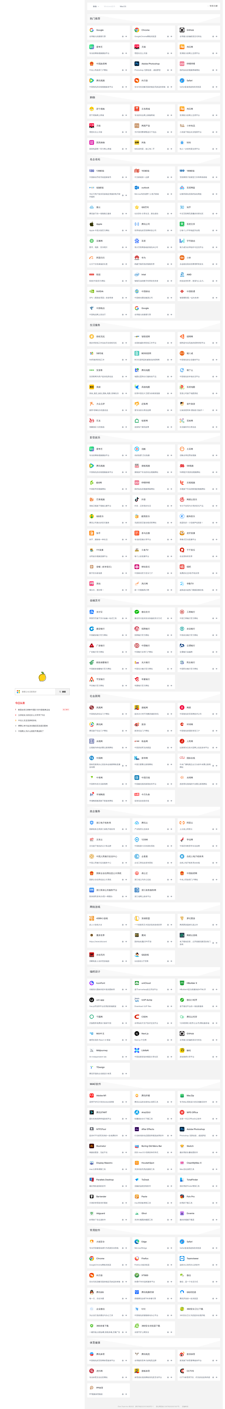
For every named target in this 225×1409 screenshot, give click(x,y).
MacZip (190, 1095)
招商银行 (146, 628)
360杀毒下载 (102, 1325)
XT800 (145, 1275)
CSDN (145, 1016)
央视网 (99, 741)
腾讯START (101, 1112)
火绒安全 (100, 1241)
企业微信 (100, 1309)
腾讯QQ (100, 1292)
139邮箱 (100, 170)
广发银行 (100, 645)
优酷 (144, 449)
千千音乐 (191, 550)
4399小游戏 (102, 918)
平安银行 (100, 679)
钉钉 (144, 1309)
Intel (144, 274)
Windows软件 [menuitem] (109, 6)
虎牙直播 (191, 533)
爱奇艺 (99, 47)
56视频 (190, 465)
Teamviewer (193, 1258)
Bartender (101, 1196)
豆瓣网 (99, 241)
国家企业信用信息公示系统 (108, 873)
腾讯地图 (146, 370)
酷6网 (99, 482)
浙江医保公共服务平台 (106, 890)
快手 (98, 533)
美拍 (98, 583)
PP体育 (99, 1387)
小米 (189, 257)
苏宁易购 (100, 109)
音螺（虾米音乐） (104, 566)
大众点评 (100, 403)
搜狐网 (145, 707)
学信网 (190, 839)
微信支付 (146, 612)
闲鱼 (144, 142)
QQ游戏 (145, 954)
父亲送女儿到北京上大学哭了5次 (31, 715)
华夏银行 (146, 679)
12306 (145, 839)
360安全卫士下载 (195, 1309)
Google (100, 30)
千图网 (99, 1016)
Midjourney (102, 1050)
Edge (144, 1241)
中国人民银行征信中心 (106, 856)
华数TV (190, 583)
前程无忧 (100, 336)
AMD (189, 274)
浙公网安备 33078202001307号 (167, 1406)
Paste (144, 1196)
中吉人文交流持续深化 (27, 720)
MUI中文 (100, 1033)
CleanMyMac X (194, 1163)
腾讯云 (145, 822)
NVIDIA (99, 291)
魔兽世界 (100, 935)
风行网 (145, 583)
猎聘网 (190, 336)
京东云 (99, 839)
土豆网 (190, 449)
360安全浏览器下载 (151, 1325)
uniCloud (146, 983)
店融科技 (185, 1406)
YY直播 (99, 550)
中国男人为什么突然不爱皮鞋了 (31, 731)
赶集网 (145, 403)
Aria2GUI (146, 1112)
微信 (189, 1275)
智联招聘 (146, 336)
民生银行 (191, 662)
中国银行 (146, 645)
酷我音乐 (146, 516)
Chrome (145, 30)
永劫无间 (100, 954)
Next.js (145, 1033)
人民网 (190, 741)
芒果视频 (100, 499)
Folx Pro (191, 1196)
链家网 (145, 420)
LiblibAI (145, 1050)
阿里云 (190, 822)
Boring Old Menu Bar (152, 1146)
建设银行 (100, 628)
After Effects (148, 1129)
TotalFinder (192, 1179)
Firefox (145, 1258)
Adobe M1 (101, 1095)
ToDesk (145, 1179)
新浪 (144, 724)
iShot (144, 1213)
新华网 (145, 758)
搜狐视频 (146, 465)
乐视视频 (191, 482)
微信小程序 (192, 1000)
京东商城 (146, 109)
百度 (144, 241)
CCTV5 (190, 1371)
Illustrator (101, 1146)
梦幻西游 (191, 918)
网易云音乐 (192, 499)
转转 (189, 142)
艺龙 (98, 420)
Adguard (100, 1213)
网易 (189, 707)
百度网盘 (191, 187)
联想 (98, 274)
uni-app (100, 1000)
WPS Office (192, 1112)
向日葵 (145, 80)
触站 (189, 1050)
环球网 (190, 724)
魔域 (144, 935)
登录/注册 (214, 6)
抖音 (144, 499)
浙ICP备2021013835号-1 (144, 1406)
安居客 (99, 370)
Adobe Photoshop (151, 63)
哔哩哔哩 (191, 63)
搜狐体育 (146, 1371)
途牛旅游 (191, 403)
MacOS (123, 6)
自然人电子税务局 (195, 856)
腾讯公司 (146, 224)
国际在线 (191, 758)
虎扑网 (99, 1371)
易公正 (145, 873)
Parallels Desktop (105, 1179)
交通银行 (191, 645)
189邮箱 (191, 170)
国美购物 (100, 142)
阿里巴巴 (100, 257)
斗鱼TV (145, 550)
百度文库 (191, 224)
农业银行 (191, 628)
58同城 (99, 353)
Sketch (190, 1146)
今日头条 (146, 794)
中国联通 (191, 291)
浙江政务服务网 (149, 890)
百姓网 (190, 420)
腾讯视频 (100, 80)
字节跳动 (191, 241)
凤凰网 (99, 707)
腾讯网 (99, 724)
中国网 (99, 758)
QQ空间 (145, 207)
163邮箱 (145, 170)
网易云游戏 (192, 935)
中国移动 (146, 291)
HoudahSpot (148, 1163)
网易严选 (146, 125)
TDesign (100, 1067)
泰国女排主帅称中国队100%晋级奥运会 (34, 710)
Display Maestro (104, 1163)
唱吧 (189, 566)
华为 (144, 257)
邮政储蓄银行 (102, 662)
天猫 (144, 47)
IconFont (100, 983)
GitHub (190, 30)
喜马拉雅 (146, 533)
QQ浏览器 (191, 1292)
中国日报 (146, 777)
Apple (99, 224)
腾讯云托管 (192, 1016)
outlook (145, 187)
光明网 (190, 777)
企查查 (145, 856)
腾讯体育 (100, 1354)
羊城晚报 (100, 794)
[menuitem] (123, 6)
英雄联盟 (146, 918)
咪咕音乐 (146, 566)
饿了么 (190, 370)
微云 (98, 207)
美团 (98, 387)
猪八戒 (190, 353)
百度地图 (191, 387)
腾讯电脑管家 (148, 1292)
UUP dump (147, 1000)
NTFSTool (101, 1129)
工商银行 (191, 612)
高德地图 (146, 387)
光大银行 (146, 662)
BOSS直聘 (146, 353)
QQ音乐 (100, 516)
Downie (190, 1213)
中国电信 (100, 308)
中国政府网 (101, 63)
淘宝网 (190, 47)
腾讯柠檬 (146, 1095)
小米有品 (191, 125)
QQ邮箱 (100, 187)
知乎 (189, 207)
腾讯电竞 (146, 1354)
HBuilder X (192, 983)
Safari (189, 80)
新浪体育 (191, 1354)
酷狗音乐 (191, 516)
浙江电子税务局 (103, 822)
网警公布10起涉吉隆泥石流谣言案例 (33, 726)
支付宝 (99, 612)
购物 (95, 6)
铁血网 (145, 741)
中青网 (99, 777)
